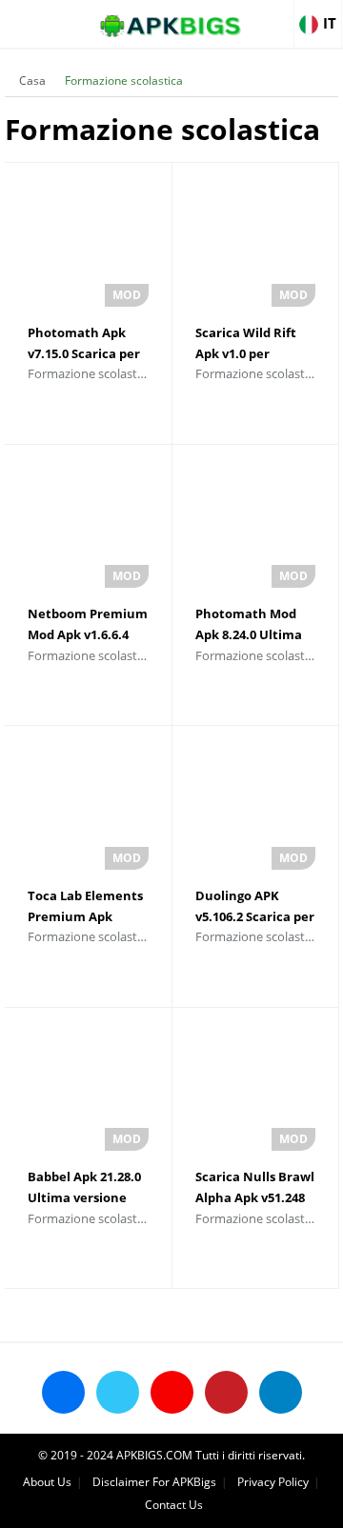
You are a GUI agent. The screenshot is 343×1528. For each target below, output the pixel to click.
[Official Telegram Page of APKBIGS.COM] (280, 1392)
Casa (32, 80)
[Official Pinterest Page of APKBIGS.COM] (226, 1392)
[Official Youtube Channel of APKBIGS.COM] (172, 1392)
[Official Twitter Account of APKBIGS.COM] (117, 1392)
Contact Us (174, 1505)
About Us (47, 1482)
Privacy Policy (273, 1482)
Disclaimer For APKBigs (154, 1482)
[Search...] (270, 15)
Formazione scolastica (124, 80)
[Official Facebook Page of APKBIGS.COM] (63, 1392)
